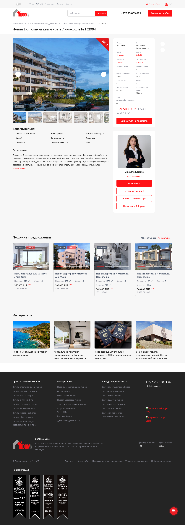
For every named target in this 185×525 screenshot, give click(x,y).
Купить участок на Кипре (24, 413)
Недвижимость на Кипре (24, 23)
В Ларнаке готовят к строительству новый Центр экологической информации (151, 355)
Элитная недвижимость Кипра (71, 404)
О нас (31, 4)
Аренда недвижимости (114, 381)
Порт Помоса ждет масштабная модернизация (30, 353)
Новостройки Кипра (66, 395)
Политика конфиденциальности (107, 461)
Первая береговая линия (69, 400)
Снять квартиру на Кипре (114, 391)
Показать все (164, 238)
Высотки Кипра (64, 416)
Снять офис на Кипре (112, 408)
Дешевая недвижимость (68, 420)
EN (170, 3)
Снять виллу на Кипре (112, 400)
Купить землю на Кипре (24, 408)
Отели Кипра (63, 391)
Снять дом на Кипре (111, 395)
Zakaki (139, 55)
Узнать (119, 62)
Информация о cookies (161, 461)
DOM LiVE (39, 4)
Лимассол (66, 23)
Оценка (69, 4)
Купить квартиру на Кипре (25, 391)
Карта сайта (83, 461)
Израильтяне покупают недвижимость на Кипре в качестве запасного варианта (70, 355)
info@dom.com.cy (153, 386)
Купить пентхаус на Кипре (25, 404)
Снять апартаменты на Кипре (116, 387)
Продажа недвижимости (48, 23)
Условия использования (136, 461)
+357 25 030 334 (158, 382)
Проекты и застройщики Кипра (72, 387)
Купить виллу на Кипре (24, 400)
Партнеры (69, 461)
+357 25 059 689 (131, 13)
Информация (64, 381)
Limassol (120, 55)
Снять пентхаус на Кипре (114, 404)
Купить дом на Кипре (23, 395)
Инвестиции (50, 4)
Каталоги (60, 4)
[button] (103, 74)
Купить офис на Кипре (23, 417)
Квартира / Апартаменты (84, 23)
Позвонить (134, 183)
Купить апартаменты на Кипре (27, 387)
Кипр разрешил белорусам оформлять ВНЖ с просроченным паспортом (113, 355)
